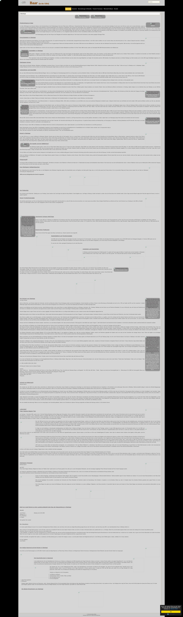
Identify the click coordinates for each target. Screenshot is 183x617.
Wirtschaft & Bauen (108, 8)
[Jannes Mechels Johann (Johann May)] (28, 82)
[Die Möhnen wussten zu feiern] (121, 268)
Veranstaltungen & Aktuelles (85, 8)
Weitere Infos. (174, 609)
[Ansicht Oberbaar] (28, 31)
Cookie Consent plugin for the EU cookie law (170, 614)
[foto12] (25, 144)
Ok (171, 612)
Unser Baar (68, 8)
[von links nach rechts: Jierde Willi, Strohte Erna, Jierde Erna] (152, 119)
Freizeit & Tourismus (98, 8)
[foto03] (152, 24)
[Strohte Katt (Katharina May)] (24, 52)
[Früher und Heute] (82, 15)
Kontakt (116, 8)
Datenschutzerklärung (96, 615)
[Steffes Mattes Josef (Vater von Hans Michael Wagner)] (152, 93)
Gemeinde (74, 8)
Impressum (89, 615)
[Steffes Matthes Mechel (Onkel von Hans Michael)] (24, 108)
